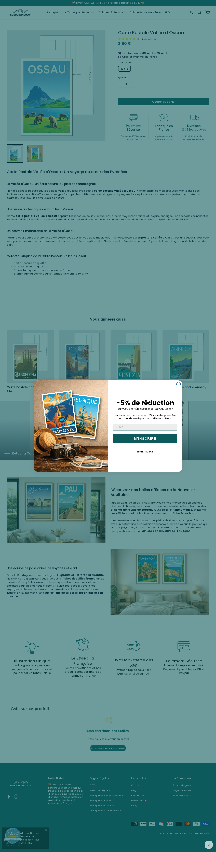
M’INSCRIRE (145, 438)
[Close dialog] (179, 384)
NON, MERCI (145, 451)
